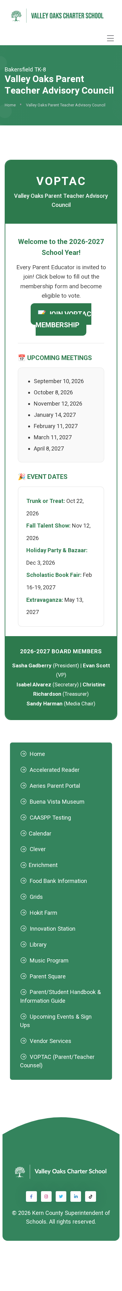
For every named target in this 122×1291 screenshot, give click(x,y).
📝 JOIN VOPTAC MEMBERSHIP (63, 319)
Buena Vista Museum (57, 801)
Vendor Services (50, 1041)
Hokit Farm (43, 912)
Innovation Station (52, 928)
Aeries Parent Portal (55, 785)
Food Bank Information (58, 881)
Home (10, 105)
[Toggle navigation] (110, 38)
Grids (36, 897)
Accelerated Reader (54, 770)
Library (38, 944)
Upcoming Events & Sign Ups (56, 1020)
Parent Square (48, 976)
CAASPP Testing (50, 817)
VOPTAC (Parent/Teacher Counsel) (57, 1061)
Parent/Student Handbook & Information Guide (60, 996)
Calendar (40, 833)
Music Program (49, 960)
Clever (38, 849)
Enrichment (43, 865)
